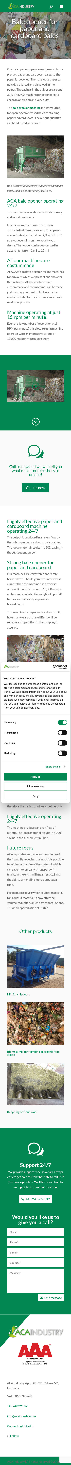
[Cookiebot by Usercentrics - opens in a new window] (52, 667)
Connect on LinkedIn (20, 1426)
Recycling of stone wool (22, 1112)
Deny (35, 796)
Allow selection (35, 786)
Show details (52, 766)
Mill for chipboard (18, 994)
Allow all (35, 776)
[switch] (62, 732)
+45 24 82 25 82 (37, 1199)
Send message (53, 1298)
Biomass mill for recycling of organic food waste (33, 1053)
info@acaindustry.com (21, 1416)
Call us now (35, 487)
